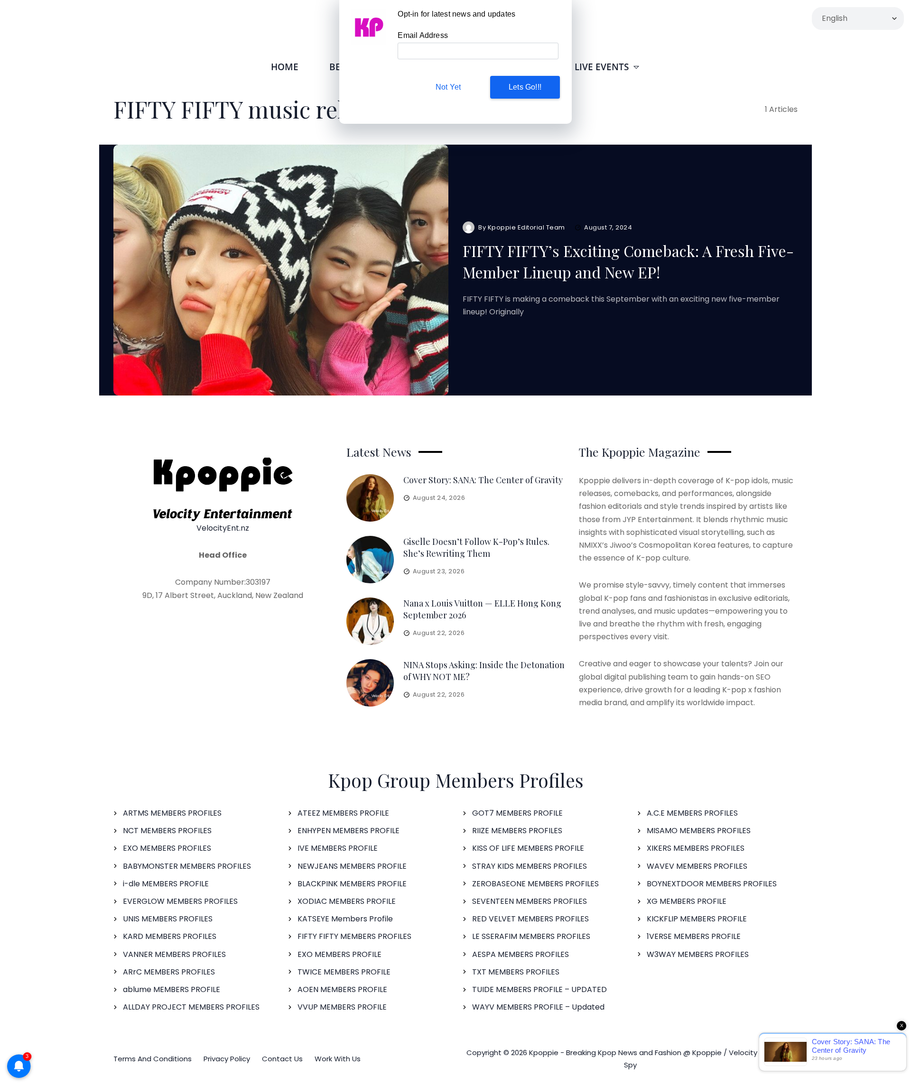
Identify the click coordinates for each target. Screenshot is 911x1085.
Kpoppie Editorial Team (526, 227)
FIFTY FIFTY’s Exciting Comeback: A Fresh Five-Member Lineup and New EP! (628, 261)
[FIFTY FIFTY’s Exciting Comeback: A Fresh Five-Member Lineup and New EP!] (280, 270)
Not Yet (448, 87)
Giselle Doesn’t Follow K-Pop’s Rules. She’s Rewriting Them (476, 547)
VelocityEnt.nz (222, 528)
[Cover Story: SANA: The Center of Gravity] (370, 498)
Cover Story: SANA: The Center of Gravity (483, 480)
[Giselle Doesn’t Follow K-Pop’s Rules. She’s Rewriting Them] (370, 559)
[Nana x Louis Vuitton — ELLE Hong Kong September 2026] (370, 621)
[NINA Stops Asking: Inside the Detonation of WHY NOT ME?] (370, 683)
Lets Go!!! (525, 87)
